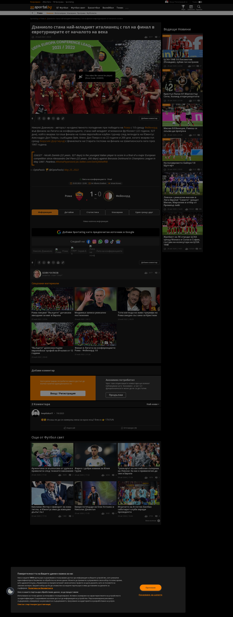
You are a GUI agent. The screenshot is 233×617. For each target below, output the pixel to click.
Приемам (151, 587)
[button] (10, 591)
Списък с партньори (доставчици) (34, 604)
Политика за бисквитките (40, 588)
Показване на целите (150, 595)
